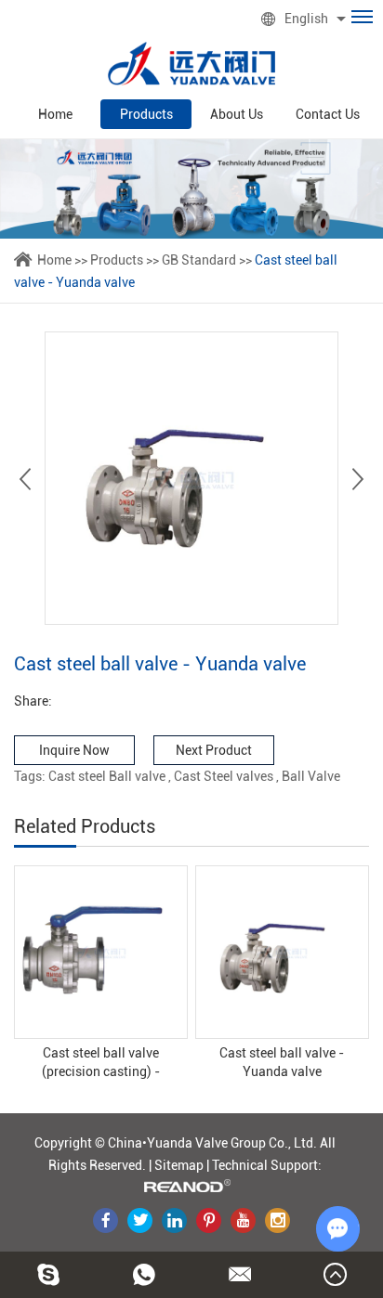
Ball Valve (311, 776)
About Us (236, 114)
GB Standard (199, 260)
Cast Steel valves (223, 776)
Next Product (214, 750)
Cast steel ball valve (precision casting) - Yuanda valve (101, 1063)
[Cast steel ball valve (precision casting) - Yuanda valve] (101, 952)
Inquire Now (74, 750)
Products (146, 114)
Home (55, 114)
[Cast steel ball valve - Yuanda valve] (282, 952)
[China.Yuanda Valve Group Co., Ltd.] (191, 63)
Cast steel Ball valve (106, 776)
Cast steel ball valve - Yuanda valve (281, 1062)
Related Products (84, 826)
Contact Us (328, 114)
